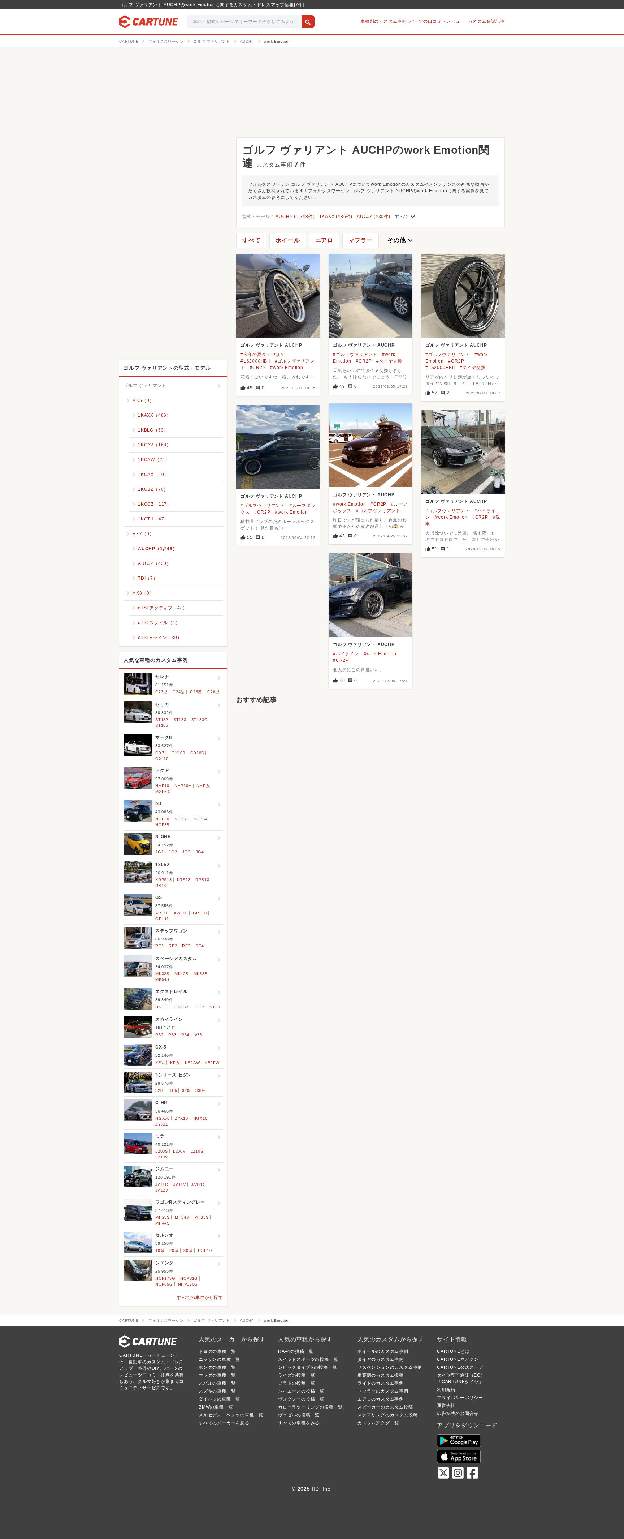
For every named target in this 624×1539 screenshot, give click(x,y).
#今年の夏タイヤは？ (262, 354)
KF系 (175, 1062)
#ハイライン (346, 653)
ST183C (199, 719)
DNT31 (162, 1007)
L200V (179, 1151)
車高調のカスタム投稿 (381, 1375)
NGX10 (200, 1118)
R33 (172, 1035)
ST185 (161, 725)
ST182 (161, 719)
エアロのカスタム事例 (381, 1399)
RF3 (186, 946)
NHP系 (203, 786)
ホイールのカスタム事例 (383, 1351)
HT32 (199, 1007)
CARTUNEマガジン (458, 1359)
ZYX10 (181, 1118)
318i (173, 1090)
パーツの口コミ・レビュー (437, 21)
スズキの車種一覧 (217, 1391)
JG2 (173, 852)
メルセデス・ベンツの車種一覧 (231, 1415)
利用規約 (446, 1389)
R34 (185, 1035)
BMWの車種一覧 (216, 1407)
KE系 (160, 1062)
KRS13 (184, 880)
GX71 (160, 753)
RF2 (173, 946)
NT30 (214, 1007)
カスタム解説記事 (486, 21)
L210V (161, 1157)
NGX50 (162, 1118)
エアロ (324, 240)
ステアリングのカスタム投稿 (387, 1415)
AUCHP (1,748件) (295, 216)
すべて (406, 216)
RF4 (200, 946)
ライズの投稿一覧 (296, 1375)
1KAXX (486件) (336, 216)
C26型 (213, 692)
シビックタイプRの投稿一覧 (307, 1367)
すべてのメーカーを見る (224, 1423)
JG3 (186, 852)
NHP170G (188, 1284)
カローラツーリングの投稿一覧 (310, 1407)
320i (186, 1090)
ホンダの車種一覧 (217, 1367)
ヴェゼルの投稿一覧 (299, 1415)
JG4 (200, 852)
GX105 (197, 753)
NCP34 (201, 819)
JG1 (159, 852)
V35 (198, 1035)
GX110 (162, 758)
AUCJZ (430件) (373, 216)
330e (200, 1090)
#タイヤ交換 (389, 361)
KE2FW (212, 1062)
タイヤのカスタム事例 (381, 1359)
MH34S (182, 1217)
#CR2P (258, 367)
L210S (197, 1151)
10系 (159, 1250)
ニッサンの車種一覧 (219, 1359)
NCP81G (189, 1278)
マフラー (360, 240)
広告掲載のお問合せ (457, 1413)
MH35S (201, 1217)
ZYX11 (161, 1124)
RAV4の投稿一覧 (295, 1351)
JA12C (197, 1184)
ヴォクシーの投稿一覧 (301, 1399)
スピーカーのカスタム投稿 (385, 1407)
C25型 (196, 692)
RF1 (159, 946)
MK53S (201, 974)
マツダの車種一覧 (217, 1375)
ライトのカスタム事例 (381, 1383)
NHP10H (183, 786)
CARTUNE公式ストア (460, 1367)
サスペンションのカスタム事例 (390, 1367)
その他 (400, 240)
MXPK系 (163, 791)
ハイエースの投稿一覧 (301, 1391)
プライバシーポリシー (460, 1397)
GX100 (178, 753)
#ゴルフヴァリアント (355, 354)
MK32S (162, 974)
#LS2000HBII (255, 361)
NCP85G (164, 1284)
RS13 (160, 885)
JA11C (161, 1184)
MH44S (162, 1223)
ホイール (288, 240)
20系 (173, 1250)
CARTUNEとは (453, 1351)
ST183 (179, 719)
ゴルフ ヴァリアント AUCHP (271, 345)
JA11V (179, 1184)
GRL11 (162, 919)
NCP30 (162, 819)
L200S (161, 1151)
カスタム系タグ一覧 (378, 1423)
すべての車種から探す (200, 1297)
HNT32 (181, 1007)
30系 (187, 1250)
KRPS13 (163, 880)
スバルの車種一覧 (217, 1383)
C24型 (179, 692)
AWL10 (181, 913)
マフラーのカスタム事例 (383, 1391)
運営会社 (446, 1405)
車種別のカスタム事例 (383, 21)
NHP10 (162, 786)
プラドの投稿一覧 (296, 1383)
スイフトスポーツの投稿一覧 (308, 1359)
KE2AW (192, 1062)
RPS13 (202, 880)
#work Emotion (286, 367)
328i (159, 1090)
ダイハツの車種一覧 (219, 1399)
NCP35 (162, 825)
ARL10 (162, 913)
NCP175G (165, 1278)
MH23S (162, 1217)
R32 (159, 1035)
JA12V (161, 1190)
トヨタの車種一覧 (217, 1351)
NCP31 (181, 819)
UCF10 (205, 1250)
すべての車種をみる (299, 1423)
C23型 (161, 692)
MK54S (162, 979)
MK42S (181, 974)
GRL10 (200, 913)
